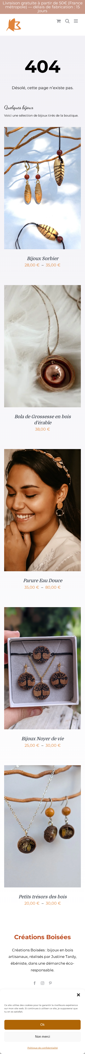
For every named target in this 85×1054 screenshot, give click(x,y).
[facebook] (34, 983)
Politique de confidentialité (42, 1047)
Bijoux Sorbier (42, 258)
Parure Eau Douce (42, 580)
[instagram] (42, 983)
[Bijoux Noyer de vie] (42, 610)
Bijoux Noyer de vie (42, 738)
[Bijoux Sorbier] (42, 130)
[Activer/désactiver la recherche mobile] (67, 21)
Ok (42, 1024)
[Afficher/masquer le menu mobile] (76, 21)
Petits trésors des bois (43, 896)
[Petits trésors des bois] (42, 768)
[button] (78, 995)
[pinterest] (50, 983)
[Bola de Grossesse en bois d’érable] (42, 288)
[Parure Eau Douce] (42, 452)
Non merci (42, 1036)
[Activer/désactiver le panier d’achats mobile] (58, 21)
